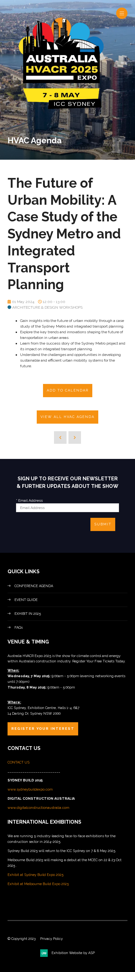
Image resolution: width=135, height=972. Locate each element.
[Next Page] (74, 437)
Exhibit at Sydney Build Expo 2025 (35, 875)
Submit (102, 524)
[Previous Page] (60, 437)
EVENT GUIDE (26, 600)
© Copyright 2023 (21, 939)
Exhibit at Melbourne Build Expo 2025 (38, 884)
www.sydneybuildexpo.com (30, 789)
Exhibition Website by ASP (73, 953)
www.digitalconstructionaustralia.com (38, 808)
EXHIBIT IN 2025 (27, 614)
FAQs (18, 628)
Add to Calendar (68, 390)
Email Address (29, 500)
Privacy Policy (51, 939)
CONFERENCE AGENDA (33, 586)
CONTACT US (19, 762)
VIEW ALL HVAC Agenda (67, 417)
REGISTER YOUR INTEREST (42, 729)
